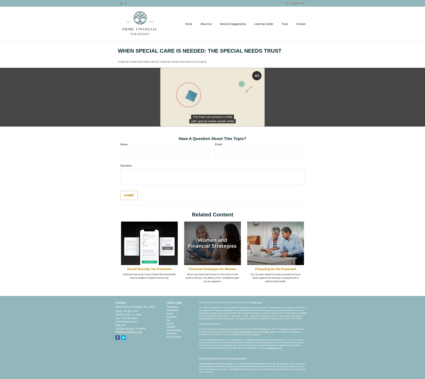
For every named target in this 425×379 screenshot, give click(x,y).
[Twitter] (121, 3)
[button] (206, 24)
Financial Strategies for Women (212, 269)
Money (170, 323)
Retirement (172, 306)
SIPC (272, 331)
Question (126, 165)
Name (124, 144)
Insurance (172, 316)
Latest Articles (174, 330)
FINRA (266, 331)
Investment (172, 310)
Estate (170, 313)
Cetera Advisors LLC (247, 331)
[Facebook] (125, 3)
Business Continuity (239, 358)
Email (218, 144)
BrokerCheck (256, 302)
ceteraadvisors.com (274, 347)
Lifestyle (171, 326)
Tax (168, 320)
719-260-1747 (297, 3)
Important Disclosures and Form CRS (214, 358)
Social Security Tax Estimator (149, 269)
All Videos (172, 333)
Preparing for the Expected (275, 269)
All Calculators (174, 336)
